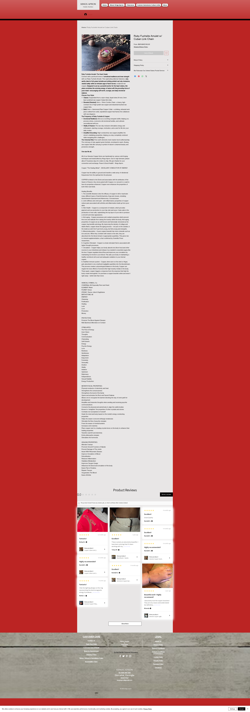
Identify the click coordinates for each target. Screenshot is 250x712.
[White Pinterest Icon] (126, 656)
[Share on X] (146, 76)
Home (84, 27)
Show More (127, 546)
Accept (241, 709)
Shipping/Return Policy (141, 47)
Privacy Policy (147, 709)
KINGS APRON (88, 4)
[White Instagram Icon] (130, 656)
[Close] (247, 708)
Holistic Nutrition (88, 7)
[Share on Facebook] (135, 76)
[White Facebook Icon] (120, 656)
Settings (232, 709)
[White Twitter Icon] (123, 656)
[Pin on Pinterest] (139, 76)
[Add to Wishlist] (166, 53)
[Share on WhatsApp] (142, 76)
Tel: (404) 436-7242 (124, 673)
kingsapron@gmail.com (124, 680)
